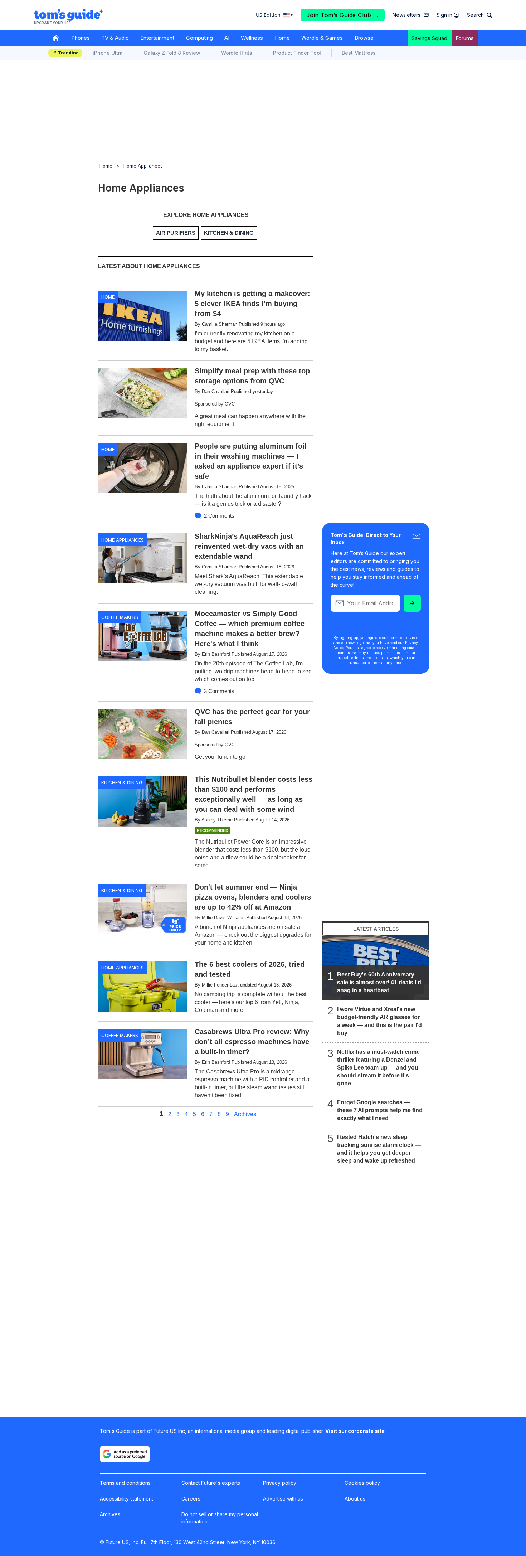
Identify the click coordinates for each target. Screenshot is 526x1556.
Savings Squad (429, 38)
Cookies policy (362, 1483)
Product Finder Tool (297, 53)
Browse (364, 37)
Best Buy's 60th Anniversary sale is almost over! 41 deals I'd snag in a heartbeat (379, 982)
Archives (245, 1114)
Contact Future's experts (210, 1483)
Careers (190, 1499)
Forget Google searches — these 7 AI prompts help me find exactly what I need (380, 1110)
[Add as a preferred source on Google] (125, 1454)
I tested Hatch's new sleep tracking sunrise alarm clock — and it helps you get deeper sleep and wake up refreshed (379, 1149)
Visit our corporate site (355, 1431)
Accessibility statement (126, 1499)
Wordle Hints (236, 53)
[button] (479, 15)
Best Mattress (359, 53)
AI (226, 37)
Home (282, 37)
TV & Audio (115, 37)
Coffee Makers (119, 617)
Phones (80, 37)
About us (355, 1499)
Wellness (252, 37)
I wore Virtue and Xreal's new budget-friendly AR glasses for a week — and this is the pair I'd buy (379, 1021)
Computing (199, 37)
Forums (465, 38)
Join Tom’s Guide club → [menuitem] (342, 15)
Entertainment (157, 37)
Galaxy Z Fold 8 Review (171, 53)
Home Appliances (143, 166)
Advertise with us (283, 1499)
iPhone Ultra (108, 53)
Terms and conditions (125, 1483)
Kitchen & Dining (121, 782)
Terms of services (403, 637)
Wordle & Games (322, 37)
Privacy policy (279, 1483)
